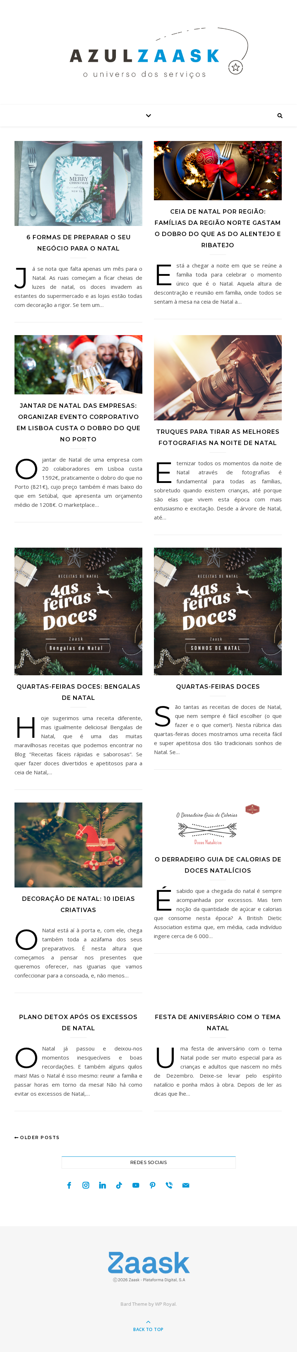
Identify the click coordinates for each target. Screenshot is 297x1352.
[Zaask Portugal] (148, 1267)
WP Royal (165, 1304)
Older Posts (39, 1137)
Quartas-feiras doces (218, 686)
